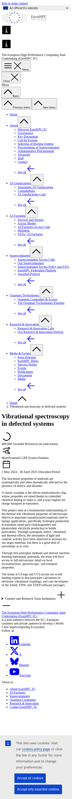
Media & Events (20, 353)
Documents (25, 375)
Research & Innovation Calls (36, 328)
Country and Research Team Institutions (30, 598)
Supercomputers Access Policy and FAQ (43, 266)
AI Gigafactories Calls (32, 194)
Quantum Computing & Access (37, 299)
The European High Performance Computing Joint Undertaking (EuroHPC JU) (33, 614)
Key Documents (28, 136)
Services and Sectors (31, 219)
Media (22, 379)
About (14, 125)
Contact (22, 162)
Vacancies (24, 154)
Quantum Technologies (25, 295)
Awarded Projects (29, 274)
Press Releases (27, 357)
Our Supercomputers (31, 263)
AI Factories (17, 215)
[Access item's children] (24, 122)
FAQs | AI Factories (30, 234)
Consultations (26, 191)
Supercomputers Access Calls (36, 259)
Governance (25, 133)
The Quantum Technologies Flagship (41, 303)
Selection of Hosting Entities (36, 144)
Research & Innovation (24, 324)
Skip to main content (15, 3)
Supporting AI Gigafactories (35, 187)
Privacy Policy (14, 717)
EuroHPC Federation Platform (37, 270)
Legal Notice (13, 720)
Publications (25, 371)
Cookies (10, 724)
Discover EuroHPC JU (32, 129)
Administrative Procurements (36, 151)
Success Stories (27, 364)
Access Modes (27, 223)
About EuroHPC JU (22, 689)
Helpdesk (24, 230)
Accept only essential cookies (38, 789)
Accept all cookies (30, 778)
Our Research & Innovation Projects (40, 332)
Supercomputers (20, 255)
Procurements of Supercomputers (38, 147)
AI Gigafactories (20, 183)
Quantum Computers (23, 699)
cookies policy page (36, 749)
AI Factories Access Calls (34, 227)
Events (22, 368)
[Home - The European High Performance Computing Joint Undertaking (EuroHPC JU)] (24, 23)
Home (13, 114)
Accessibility (13, 727)
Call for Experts (28, 140)
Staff (21, 158)
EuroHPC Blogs (28, 361)
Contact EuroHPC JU (23, 707)
